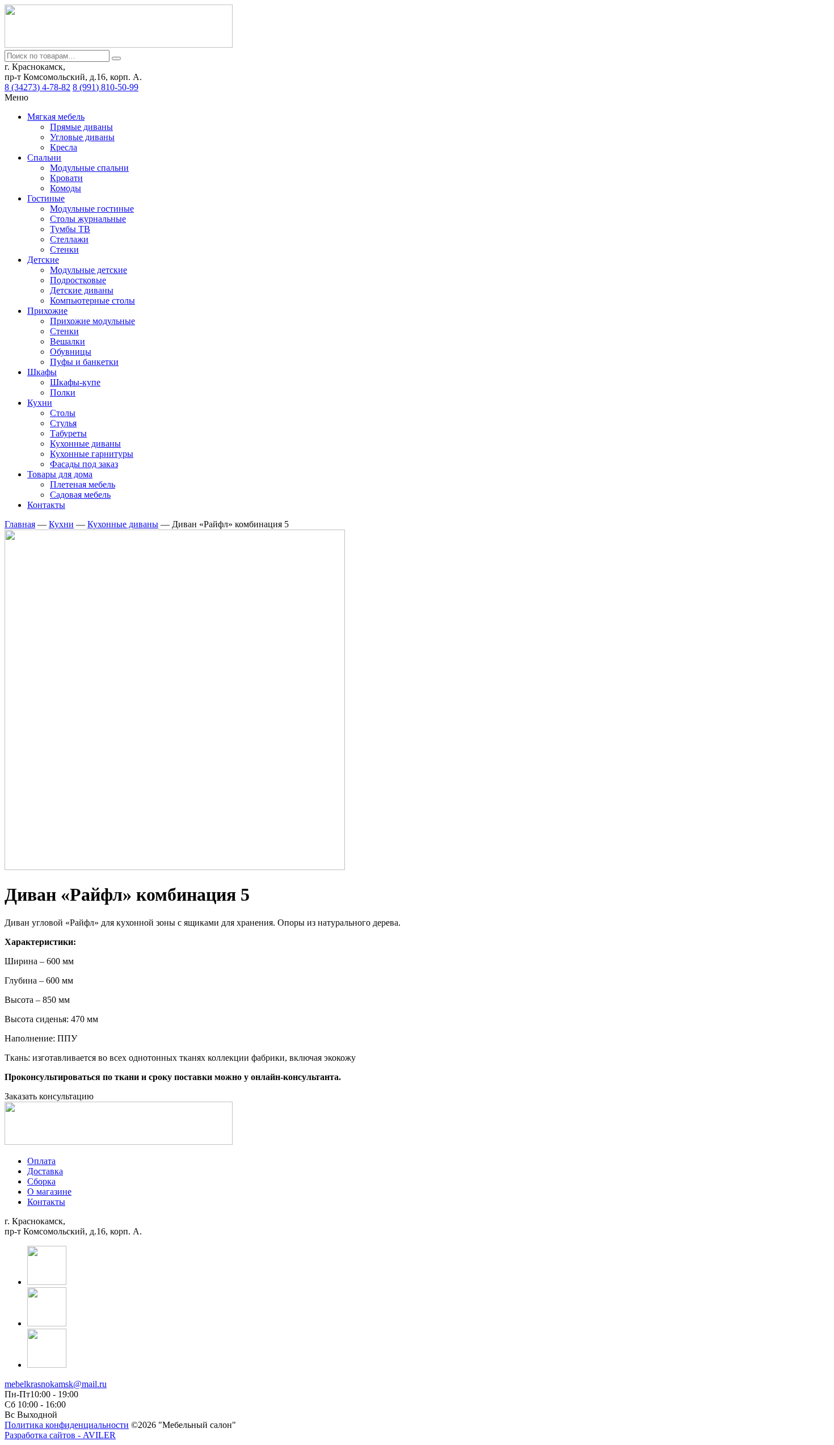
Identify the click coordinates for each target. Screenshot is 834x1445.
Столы (62, 413)
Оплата (41, 1161)
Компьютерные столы (92, 300)
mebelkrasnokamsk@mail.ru (56, 1384)
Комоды (65, 188)
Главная (20, 524)
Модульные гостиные (92, 208)
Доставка (45, 1171)
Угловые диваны (82, 137)
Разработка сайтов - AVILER (60, 1435)
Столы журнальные (88, 219)
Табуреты (68, 433)
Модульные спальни (89, 168)
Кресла (63, 147)
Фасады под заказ (84, 464)
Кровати (66, 178)
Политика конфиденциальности (67, 1425)
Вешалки (67, 341)
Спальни (44, 157)
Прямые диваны (81, 127)
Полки (62, 392)
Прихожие (47, 311)
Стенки (64, 249)
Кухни (39, 403)
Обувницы (70, 351)
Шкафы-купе (75, 382)
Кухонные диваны (85, 443)
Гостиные (46, 198)
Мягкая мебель (56, 116)
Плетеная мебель (82, 484)
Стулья (63, 423)
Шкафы (42, 372)
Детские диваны (81, 290)
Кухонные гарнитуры (91, 454)
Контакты (46, 505)
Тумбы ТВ (70, 229)
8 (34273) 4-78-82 (37, 87)
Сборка (41, 1181)
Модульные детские (88, 270)
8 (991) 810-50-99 (105, 87)
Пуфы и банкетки (84, 362)
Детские (43, 259)
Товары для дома (59, 474)
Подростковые (78, 280)
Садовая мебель (80, 494)
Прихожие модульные (92, 321)
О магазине (49, 1191)
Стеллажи (69, 239)
